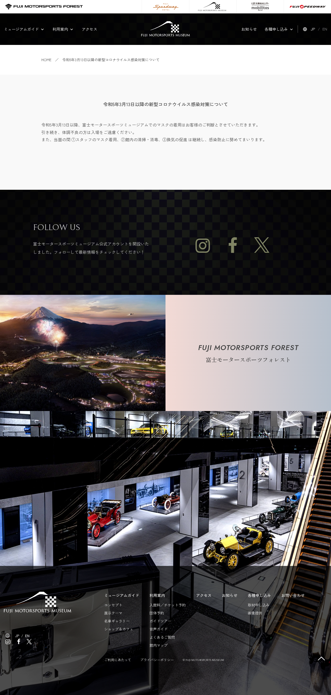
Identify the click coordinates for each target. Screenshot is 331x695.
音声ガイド (158, 628)
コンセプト (113, 604)
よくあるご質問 (162, 637)
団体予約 (156, 612)
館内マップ (158, 645)
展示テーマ (113, 612)
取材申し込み (258, 604)
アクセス (89, 29)
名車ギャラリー (117, 620)
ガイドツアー (160, 620)
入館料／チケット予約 (167, 604)
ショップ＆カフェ (118, 628)
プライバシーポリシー (157, 659)
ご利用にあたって (117, 659)
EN (324, 28)
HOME (46, 59)
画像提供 (255, 612)
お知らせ (249, 29)
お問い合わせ (293, 595)
